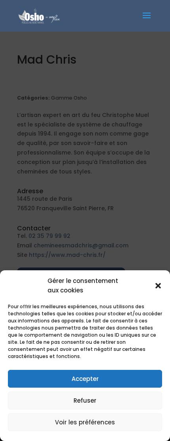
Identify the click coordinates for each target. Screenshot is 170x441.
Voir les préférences (85, 422)
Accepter (85, 379)
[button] (158, 286)
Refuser (85, 400)
